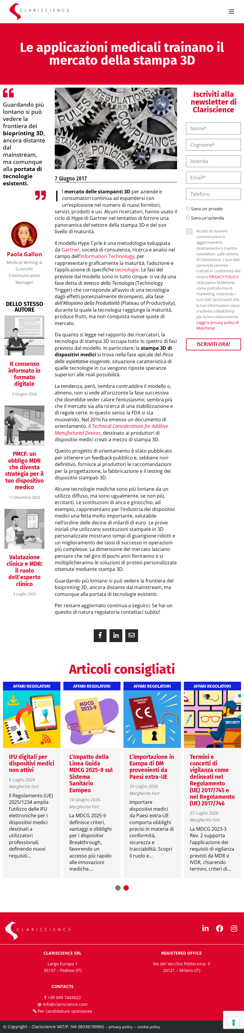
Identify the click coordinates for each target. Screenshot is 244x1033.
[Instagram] (234, 928)
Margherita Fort (24, 786)
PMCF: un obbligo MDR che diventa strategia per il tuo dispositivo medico (24, 471)
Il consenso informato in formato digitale (24, 374)
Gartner (70, 249)
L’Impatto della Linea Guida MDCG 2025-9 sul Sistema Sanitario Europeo (91, 774)
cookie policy (148, 1026)
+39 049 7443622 (64, 997)
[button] (100, 635)
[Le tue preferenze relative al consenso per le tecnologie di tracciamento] (233, 1022)
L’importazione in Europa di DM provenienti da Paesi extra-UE (151, 767)
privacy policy (121, 1026)
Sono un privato (207, 209)
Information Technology (107, 256)
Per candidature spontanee (65, 1011)
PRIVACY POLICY (223, 276)
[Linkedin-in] (205, 928)
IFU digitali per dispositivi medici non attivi (31, 764)
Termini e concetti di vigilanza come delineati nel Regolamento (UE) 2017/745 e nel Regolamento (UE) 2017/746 (212, 780)
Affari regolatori (31, 686)
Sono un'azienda (207, 218)
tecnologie (127, 269)
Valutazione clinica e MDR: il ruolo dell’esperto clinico (25, 571)
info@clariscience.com (65, 1004)
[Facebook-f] (219, 928)
